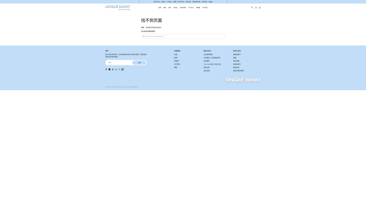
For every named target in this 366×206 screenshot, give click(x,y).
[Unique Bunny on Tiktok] (113, 70)
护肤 (169, 7)
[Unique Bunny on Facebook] (106, 70)
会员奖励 (207, 71)
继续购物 (152, 31)
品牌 (164, 7)
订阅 (139, 63)
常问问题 (236, 61)
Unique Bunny (122, 87)
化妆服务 (207, 61)
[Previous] (139, 2)
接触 (234, 58)
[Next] (227, 2)
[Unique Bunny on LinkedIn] (116, 70)
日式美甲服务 (208, 54)
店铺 (159, 7)
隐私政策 (236, 67)
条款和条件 (237, 64)
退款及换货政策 (238, 71)
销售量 (198, 7)
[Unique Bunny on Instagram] (109, 70)
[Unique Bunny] (117, 7)
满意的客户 (237, 54)
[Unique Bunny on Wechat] (122, 70)
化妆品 (175, 7)
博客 (175, 67)
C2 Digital (132, 87)
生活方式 (191, 7)
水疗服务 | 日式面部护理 (212, 58)
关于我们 (205, 7)
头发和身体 (182, 7)
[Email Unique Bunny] (119, 70)
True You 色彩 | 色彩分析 (212, 64)
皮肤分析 (207, 67)
